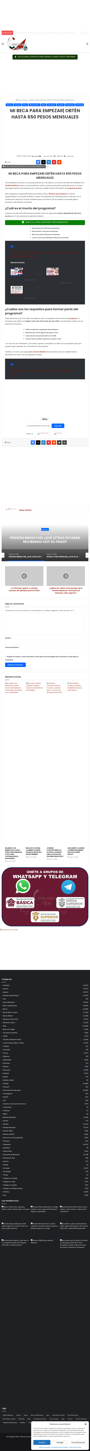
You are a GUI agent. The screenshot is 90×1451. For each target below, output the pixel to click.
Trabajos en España (10, 1185)
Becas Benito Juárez (10, 1012)
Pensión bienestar (81, 1419)
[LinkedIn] (49, 162)
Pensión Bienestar (9, 1127)
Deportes (6, 1056)
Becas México (34, 105)
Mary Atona (35, 156)
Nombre (8, 638)
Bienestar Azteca (9, 1022)
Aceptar (42, 1442)
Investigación (7, 1094)
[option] (46, 539)
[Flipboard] (58, 434)
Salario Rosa (7, 1151)
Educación (51, 105)
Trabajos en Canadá (10, 1178)
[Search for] (87, 44)
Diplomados (7, 1060)
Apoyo (26, 1415)
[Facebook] (38, 162)
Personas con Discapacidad (13, 1138)
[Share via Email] (59, 442)
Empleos (6, 1073)
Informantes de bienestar (12, 1090)
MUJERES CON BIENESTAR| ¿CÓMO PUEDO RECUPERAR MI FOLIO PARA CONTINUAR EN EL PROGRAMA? (13, 853)
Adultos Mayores (8, 1415)
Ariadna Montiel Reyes (11, 995)
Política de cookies (45, 1447)
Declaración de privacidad (60, 1447)
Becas (25, 105)
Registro (22, 1422)
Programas (70, 105)
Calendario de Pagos (39, 1419)
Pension (70, 1419)
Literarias (6, 1110)
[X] (43, 162)
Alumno (25, 100)
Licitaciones (7, 1107)
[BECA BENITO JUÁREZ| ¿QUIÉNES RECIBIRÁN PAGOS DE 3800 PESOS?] (76, 764)
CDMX (5, 1036)
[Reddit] (59, 162)
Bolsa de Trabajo (9, 1029)
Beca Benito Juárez (59, 1415)
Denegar (60, 1442)
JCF (4, 1100)
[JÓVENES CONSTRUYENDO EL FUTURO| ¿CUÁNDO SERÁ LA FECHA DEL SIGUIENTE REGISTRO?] (55, 764)
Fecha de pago (53, 1419)
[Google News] (43, 434)
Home (19, 100)
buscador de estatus (10, 1033)
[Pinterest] (54, 162)
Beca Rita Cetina (73, 1415)
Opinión (5, 1121)
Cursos (5, 1053)
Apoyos (17, 105)
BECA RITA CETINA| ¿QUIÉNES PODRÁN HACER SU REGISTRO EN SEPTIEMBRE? (34, 851)
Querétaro (6, 1148)
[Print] (64, 442)
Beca (48, 1415)
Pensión (6, 1124)
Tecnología (7, 1171)
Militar (5, 1114)
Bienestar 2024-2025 (10, 1019)
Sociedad (79, 105)
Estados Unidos (8, 1080)
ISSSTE (5, 1097)
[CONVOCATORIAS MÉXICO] (17, 44)
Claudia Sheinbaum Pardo (12, 1039)
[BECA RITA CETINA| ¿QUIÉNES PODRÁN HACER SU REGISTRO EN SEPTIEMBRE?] (34, 764)
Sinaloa (5, 1165)
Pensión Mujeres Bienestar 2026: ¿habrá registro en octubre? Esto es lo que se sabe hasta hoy (47, 33)
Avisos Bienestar (9, 1002)
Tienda (5, 1175)
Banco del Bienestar (10, 1005)
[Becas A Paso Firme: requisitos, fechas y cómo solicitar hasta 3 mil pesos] (17, 272)
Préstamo (6, 1141)
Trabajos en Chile (9, 1182)
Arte (4, 999)
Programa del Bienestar (10, 1422)
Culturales (6, 1049)
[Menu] (3, 44)
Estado (5, 1077)
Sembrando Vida (9, 1158)
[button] (86, 1424)
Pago (63, 1419)
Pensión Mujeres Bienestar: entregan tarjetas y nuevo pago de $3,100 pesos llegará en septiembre (69, 274)
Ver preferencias (78, 1442)
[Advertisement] (45, 15)
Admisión (6, 985)
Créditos (6, 1046)
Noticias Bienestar (9, 1117)
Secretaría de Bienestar (11, 1154)
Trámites (6, 1192)
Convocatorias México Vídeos (13, 1043)
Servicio (6, 1161)
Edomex (6, 1066)
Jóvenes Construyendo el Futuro (14, 1104)
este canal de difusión (37, 352)
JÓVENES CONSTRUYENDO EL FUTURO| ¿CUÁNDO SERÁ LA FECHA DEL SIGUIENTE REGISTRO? (55, 852)
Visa (4, 1195)
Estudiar (60, 105)
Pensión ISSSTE (8, 1134)
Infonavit (6, 1087)
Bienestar (21, 1419)
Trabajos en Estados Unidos (12, 1188)
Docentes (6, 1063)
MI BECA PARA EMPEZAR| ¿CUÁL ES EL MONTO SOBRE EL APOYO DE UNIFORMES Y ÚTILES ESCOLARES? (46, 541)
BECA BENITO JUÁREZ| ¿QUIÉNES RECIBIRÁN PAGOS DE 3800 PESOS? (76, 851)
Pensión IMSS (8, 1131)
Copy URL (58, 426)
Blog (43, 105)
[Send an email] (40, 156)
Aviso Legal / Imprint (75, 1447)
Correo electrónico (12, 647)
